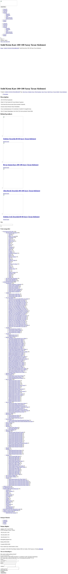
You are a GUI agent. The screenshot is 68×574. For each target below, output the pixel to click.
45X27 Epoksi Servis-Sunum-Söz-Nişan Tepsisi (18, 485)
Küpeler (7, 425)
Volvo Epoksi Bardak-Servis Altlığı (15, 371)
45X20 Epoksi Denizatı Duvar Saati (16, 389)
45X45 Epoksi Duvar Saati (14, 390)
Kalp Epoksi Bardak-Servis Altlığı (15, 355)
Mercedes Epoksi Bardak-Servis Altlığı (16, 357)
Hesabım (5, 12)
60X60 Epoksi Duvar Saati (14, 396)
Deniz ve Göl (11, 241)
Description (5, 94)
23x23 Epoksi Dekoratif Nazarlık (15, 437)
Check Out (7, 41)
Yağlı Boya (10, 273)
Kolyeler (7, 423)
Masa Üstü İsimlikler (10, 429)
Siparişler (8, 14)
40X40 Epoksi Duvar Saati (14, 386)
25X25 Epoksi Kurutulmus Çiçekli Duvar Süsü (18, 407)
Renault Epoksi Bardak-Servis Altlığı (16, 365)
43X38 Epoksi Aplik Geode (14, 296)
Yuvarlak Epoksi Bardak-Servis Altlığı (16, 372)
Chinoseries (10, 237)
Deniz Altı (10, 239)
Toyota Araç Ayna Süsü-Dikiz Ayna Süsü (17, 324)
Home (2, 48)
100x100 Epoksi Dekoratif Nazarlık (16, 432)
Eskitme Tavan (31, 91)
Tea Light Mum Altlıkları (11, 476)
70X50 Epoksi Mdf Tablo (13, 468)
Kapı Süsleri (8, 414)
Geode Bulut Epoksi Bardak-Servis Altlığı (17, 349)
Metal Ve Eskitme (12, 256)
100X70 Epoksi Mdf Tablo (14, 456)
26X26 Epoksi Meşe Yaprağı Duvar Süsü (17, 409)
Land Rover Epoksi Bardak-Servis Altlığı (17, 356)
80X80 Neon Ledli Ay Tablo (14, 474)
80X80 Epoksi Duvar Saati (14, 401)
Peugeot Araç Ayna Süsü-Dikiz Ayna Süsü (17, 316)
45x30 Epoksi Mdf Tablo (13, 459)
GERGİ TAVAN (6, 486)
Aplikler (7, 292)
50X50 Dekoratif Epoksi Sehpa (15, 453)
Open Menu (3, 6)
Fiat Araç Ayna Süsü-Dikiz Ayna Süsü (16, 306)
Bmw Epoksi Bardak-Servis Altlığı (15, 340)
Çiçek (9, 238)
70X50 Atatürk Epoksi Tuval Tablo (15, 465)
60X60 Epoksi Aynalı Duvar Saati (15, 395)
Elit (9, 243)
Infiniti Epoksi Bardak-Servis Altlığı (16, 354)
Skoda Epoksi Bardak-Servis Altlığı (15, 367)
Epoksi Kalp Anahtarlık (13, 288)
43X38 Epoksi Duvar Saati (14, 387)
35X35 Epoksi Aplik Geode (14, 295)
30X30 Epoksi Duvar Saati (14, 383)
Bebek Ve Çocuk (12, 236)
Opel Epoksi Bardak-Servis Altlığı (15, 361)
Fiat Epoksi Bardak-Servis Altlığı (15, 346)
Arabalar (7, 490)
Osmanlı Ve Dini (12, 260)
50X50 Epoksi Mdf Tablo (13, 462)
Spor (9, 262)
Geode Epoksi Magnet (13, 427)
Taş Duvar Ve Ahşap (12, 264)
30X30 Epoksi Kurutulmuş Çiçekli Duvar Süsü (18, 410)
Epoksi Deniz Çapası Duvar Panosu (16, 375)
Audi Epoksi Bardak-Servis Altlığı (15, 339)
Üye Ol (4, 20)
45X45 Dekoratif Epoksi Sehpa (15, 452)
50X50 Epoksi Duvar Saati (14, 392)
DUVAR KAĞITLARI (8, 231)
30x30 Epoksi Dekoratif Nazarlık (15, 438)
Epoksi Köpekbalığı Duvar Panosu (15, 378)
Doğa (9, 242)
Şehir (9, 261)
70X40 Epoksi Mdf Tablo (13, 464)
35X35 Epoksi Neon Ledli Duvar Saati (16, 385)
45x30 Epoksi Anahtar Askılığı (14, 330)
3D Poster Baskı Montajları (11, 278)
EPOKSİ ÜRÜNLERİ (8, 282)
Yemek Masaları (9, 508)
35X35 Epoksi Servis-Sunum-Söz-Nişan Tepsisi (18, 482)
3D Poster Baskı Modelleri (11, 232)
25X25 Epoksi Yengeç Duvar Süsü (15, 408)
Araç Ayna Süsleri (9, 297)
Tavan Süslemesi (63, 91)
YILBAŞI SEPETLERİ (8, 511)
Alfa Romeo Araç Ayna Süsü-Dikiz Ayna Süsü (18, 298)
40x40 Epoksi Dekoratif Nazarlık (15, 439)
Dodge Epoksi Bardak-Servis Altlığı (16, 344)
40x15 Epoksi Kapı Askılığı (14, 328)
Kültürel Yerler (9, 500)
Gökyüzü (10, 248)
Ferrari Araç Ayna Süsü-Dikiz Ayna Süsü (17, 304)
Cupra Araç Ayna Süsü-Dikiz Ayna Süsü (17, 303)
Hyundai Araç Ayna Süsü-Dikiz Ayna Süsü (17, 309)
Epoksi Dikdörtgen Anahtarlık (14, 284)
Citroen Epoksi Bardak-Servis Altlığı (16, 343)
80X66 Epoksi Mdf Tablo (13, 471)
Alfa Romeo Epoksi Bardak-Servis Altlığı (17, 338)
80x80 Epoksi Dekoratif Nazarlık (15, 445)
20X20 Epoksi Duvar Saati (14, 380)
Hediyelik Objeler (9, 413)
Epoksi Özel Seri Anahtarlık (14, 290)
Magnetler (8, 426)
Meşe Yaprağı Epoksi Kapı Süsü (15, 417)
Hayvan (10, 250)
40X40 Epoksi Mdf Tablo (13, 458)
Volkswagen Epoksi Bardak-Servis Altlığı (17, 369)
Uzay (9, 271)
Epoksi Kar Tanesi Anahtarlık (14, 289)
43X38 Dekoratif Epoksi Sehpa (15, 451)
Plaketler (7, 447)
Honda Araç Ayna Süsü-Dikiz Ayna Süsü (17, 308)
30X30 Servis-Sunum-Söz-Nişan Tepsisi (17, 479)
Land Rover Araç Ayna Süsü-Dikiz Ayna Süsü (18, 310)
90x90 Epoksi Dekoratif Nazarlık (15, 446)
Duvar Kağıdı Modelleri (11, 279)
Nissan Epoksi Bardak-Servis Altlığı (16, 360)
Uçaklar (7, 505)
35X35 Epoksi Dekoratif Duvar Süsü (16, 411)
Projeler (7, 503)
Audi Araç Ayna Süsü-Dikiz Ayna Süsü (16, 300)
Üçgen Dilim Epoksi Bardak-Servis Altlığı (17, 368)
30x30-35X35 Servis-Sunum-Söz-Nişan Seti (17, 480)
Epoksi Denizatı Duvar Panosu (14, 377)
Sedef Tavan (50, 91)
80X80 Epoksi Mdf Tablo (13, 473)
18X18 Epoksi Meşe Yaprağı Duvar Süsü (17, 403)
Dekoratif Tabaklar (10, 373)
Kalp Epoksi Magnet (12, 428)
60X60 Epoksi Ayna (12, 334)
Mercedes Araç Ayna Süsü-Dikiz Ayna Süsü (17, 312)
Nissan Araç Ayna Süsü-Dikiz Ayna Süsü (17, 313)
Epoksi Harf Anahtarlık (13, 286)
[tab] (35, 94)
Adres (7, 16)
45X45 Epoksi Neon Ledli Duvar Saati (16, 391)
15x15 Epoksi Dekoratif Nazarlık (15, 434)
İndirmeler (8, 15)
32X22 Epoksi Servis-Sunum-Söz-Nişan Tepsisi (18, 481)
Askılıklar (8, 327)
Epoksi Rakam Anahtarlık (13, 291)
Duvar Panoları (9, 374)
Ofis (9, 258)
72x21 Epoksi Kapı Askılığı (14, 331)
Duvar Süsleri (9, 402)
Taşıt (9, 265)
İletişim (4, 21)
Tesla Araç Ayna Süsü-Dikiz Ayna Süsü (16, 322)
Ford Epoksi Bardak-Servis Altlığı (15, 348)
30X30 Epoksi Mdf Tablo (13, 457)
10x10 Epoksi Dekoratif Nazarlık (15, 433)
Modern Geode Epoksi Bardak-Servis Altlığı (17, 358)
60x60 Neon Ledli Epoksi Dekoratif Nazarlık (17, 443)
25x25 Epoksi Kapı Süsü (13, 415)
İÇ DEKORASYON (7, 487)
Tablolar (7, 455)
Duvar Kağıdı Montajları (11, 280)
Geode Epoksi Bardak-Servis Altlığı (16, 350)
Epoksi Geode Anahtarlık (13, 285)
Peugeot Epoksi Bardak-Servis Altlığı (16, 362)
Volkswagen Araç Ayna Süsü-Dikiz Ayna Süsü (18, 325)
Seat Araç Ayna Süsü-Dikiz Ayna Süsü (16, 320)
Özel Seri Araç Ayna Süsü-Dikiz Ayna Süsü (17, 315)
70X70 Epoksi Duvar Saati (14, 398)
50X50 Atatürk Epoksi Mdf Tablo (15, 461)
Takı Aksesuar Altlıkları (11, 475)
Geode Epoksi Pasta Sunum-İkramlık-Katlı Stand (18, 420)
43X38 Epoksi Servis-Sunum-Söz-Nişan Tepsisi (18, 484)
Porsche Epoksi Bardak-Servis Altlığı (16, 363)
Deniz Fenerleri (9, 494)
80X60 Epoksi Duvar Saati (14, 399)
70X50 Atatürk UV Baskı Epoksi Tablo (16, 467)
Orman (9, 259)
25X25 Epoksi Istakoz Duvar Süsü (15, 404)
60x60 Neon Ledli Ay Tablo (14, 463)
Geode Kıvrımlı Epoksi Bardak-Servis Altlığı (17, 351)
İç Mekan (10, 252)
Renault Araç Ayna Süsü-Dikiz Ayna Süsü (17, 319)
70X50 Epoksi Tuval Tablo (14, 469)
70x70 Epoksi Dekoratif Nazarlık (15, 444)
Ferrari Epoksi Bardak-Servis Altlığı (16, 345)
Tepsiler (7, 478)
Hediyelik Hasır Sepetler (11, 512)
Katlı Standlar (9, 419)
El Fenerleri (8, 496)
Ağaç (9, 235)
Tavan (9, 266)
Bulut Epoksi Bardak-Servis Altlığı (15, 342)
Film (9, 245)
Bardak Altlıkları (9, 337)
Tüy (9, 270)
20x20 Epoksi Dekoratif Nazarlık (15, 435)
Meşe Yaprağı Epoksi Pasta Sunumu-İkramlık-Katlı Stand (20, 421)
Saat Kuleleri (8, 504)
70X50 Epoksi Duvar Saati (14, 397)
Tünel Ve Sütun (11, 268)
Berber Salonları (9, 491)
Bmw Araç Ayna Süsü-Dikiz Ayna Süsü (16, 301)
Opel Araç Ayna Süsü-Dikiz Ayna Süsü (16, 314)
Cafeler (7, 492)
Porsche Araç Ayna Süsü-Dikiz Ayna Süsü (17, 318)
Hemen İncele (6, 141)
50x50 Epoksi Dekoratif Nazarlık (15, 440)
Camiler (7, 493)
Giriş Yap (5, 11)
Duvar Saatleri (9, 379)
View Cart (3, 41)
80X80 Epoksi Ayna (12, 336)
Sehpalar (7, 449)
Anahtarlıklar (8, 283)
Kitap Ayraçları (9, 422)
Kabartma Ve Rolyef (12, 253)
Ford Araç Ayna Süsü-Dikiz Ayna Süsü (16, 307)
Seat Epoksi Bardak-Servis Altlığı (15, 366)
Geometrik (10, 247)
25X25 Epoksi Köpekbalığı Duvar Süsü (16, 405)
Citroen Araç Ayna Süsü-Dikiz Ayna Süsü (17, 302)
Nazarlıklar (8, 431)
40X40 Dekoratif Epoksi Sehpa (15, 450)
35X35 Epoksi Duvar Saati (14, 384)
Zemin (9, 277)
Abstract (10, 233)
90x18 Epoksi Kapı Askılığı (14, 332)
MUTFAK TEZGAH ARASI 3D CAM (11, 509)
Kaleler (7, 499)
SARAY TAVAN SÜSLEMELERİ (11, 48)
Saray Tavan (44, 91)
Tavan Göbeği (56, 91)
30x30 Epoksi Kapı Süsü (13, 416)
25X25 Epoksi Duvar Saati (14, 381)
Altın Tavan (25, 91)
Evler (7, 497)
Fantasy (10, 244)
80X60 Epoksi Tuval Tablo (14, 470)
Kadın (9, 254)
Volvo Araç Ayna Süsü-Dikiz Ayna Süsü (17, 326)
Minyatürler (8, 502)
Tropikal (10, 267)
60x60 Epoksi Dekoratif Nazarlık (15, 441)
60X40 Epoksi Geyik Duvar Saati (15, 393)
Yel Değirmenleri (9, 506)
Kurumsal (5, 10)
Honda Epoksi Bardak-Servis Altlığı (16, 352)
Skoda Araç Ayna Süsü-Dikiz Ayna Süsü (17, 321)
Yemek (9, 276)
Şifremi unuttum (9, 18)
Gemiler (7, 498)
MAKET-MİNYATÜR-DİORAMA (10, 488)
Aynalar (7, 333)
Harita (9, 249)
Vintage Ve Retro (12, 272)
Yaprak (9, 274)
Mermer (10, 255)
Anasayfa (5, 9)
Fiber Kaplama (38, 91)
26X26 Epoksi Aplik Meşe (14, 294)
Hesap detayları (9, 17)
